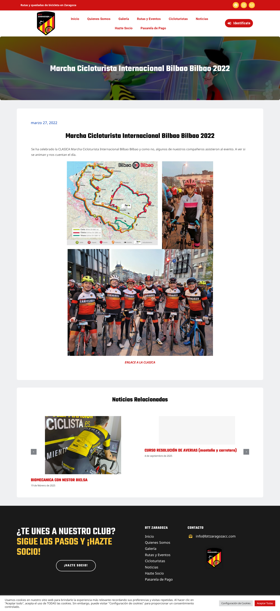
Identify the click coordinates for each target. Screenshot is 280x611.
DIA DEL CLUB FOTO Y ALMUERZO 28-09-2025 (68, 480)
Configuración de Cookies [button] (235, 603)
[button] (34, 452)
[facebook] (236, 5)
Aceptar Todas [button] (265, 603)
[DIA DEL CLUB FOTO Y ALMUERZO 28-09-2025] (83, 418)
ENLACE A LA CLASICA (140, 362)
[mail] (252, 5)
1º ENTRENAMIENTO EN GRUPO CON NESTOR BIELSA (186, 480)
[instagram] (244, 5)
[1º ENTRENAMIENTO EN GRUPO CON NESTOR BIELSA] (197, 418)
